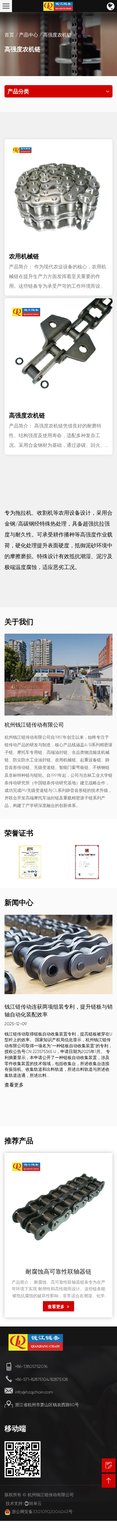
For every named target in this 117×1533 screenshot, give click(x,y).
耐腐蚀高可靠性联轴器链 (59, 1272)
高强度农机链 (27, 415)
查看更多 (14, 1085)
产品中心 (28, 35)
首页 (9, 35)
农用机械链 (24, 256)
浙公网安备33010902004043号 (42, 1511)
